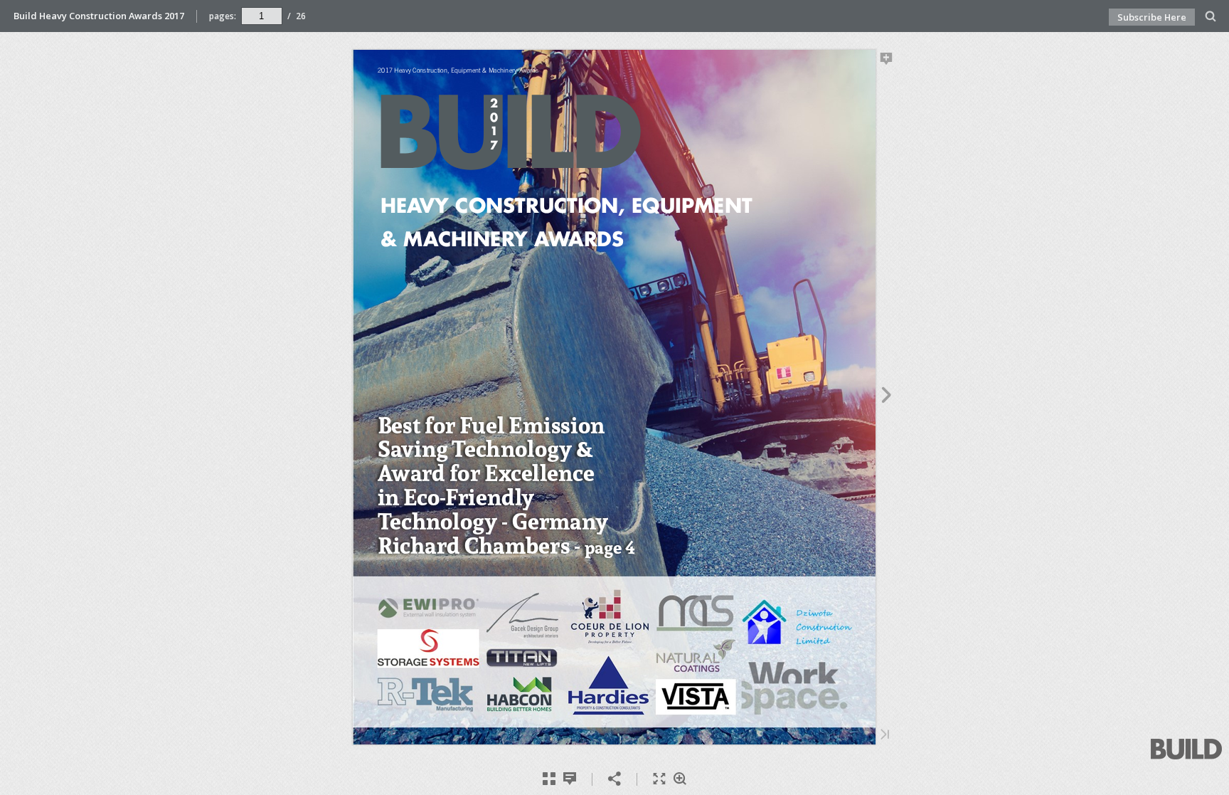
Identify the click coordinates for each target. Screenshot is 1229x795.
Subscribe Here (1151, 17)
